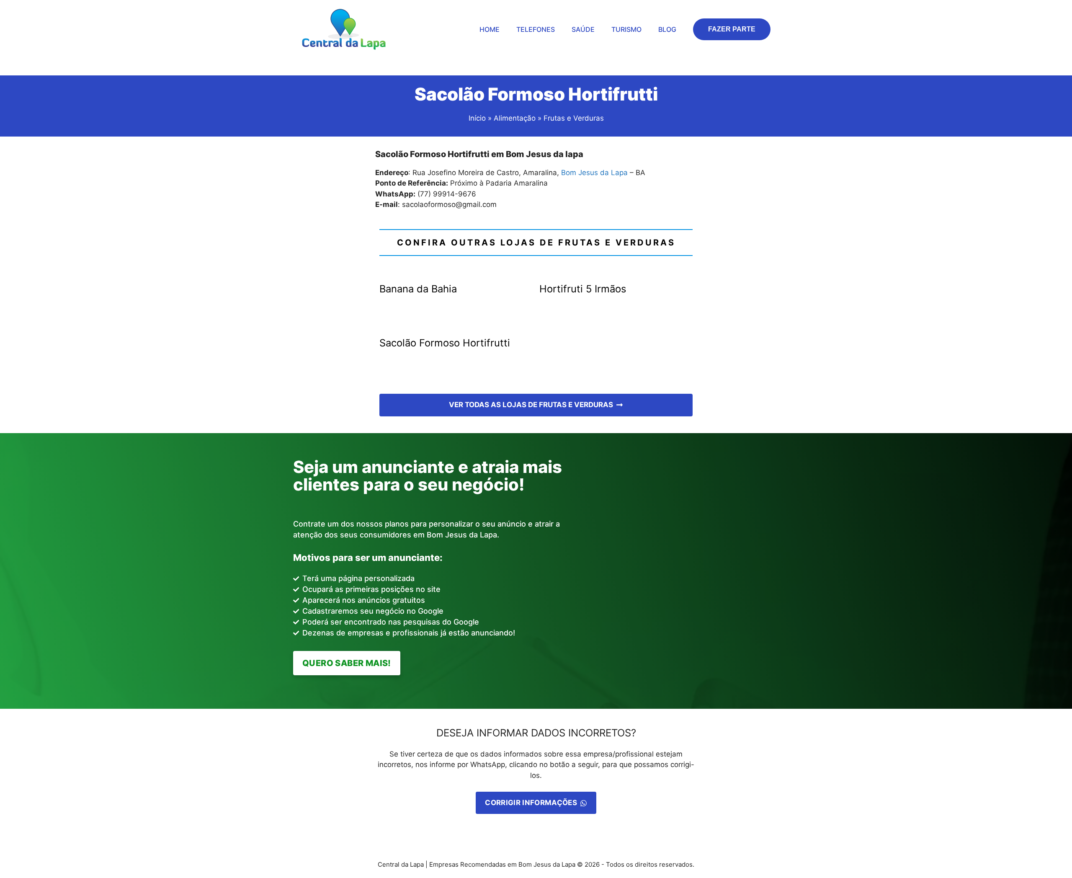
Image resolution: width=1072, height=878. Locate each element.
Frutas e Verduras (574, 118)
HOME (489, 29)
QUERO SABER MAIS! (346, 663)
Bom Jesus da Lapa (594, 172)
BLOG (667, 29)
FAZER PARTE (731, 29)
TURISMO (626, 29)
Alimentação (514, 118)
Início (477, 118)
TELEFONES (535, 29)
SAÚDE (583, 29)
